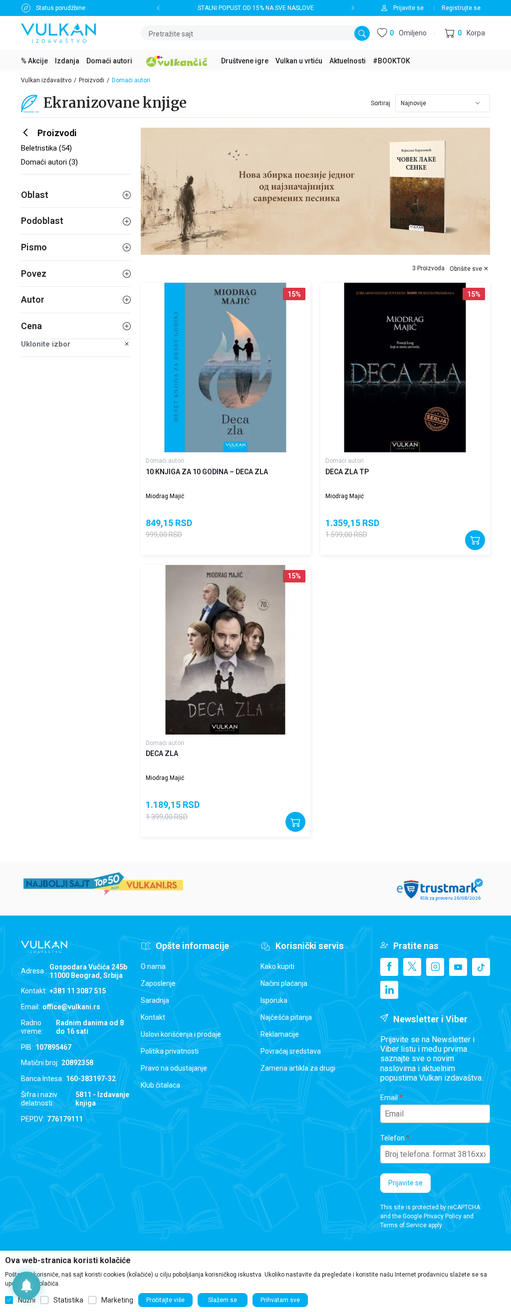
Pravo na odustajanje (174, 1068)
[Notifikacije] (26, 1286)
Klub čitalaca (160, 1085)
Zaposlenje (158, 983)
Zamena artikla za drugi (297, 1068)
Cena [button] (31, 326)
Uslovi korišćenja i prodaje (181, 1034)
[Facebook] (389, 967)
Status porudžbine (60, 7)
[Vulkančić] (177, 60)
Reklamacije (279, 1034)
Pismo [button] (34, 247)
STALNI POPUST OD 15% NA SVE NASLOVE (256, 7)
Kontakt (153, 1017)
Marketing (117, 1300)
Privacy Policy (443, 1216)
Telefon (392, 1138)
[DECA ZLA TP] (405, 367)
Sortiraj (380, 103)
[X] (412, 967)
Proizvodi (91, 80)
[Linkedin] (389, 990)
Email (389, 1098)
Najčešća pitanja (286, 1017)
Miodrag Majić (165, 496)
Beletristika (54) (46, 148)
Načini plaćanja (283, 983)
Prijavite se (405, 1183)
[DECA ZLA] (225, 650)
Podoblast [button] (42, 220)
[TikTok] (481, 967)
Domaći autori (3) (49, 162)
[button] (465, 33)
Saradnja (155, 1000)
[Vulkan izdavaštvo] (58, 32)
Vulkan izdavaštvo (46, 80)
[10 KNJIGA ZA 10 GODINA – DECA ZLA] (225, 367)
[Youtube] (458, 967)
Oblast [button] (34, 194)
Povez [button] (33, 273)
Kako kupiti (277, 966)
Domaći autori (165, 460)
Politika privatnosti (170, 1051)
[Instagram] (435, 967)
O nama (153, 966)
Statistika (68, 1300)
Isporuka (273, 1000)
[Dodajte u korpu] (475, 540)
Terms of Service (403, 1225)
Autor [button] (32, 299)
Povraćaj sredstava (290, 1051)
